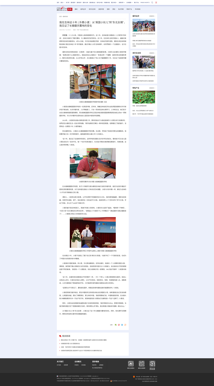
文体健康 (128, 2)
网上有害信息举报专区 (97, 367)
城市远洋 (83, 9)
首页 (58, 2)
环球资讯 (77, 365)
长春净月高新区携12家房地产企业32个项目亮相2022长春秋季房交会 (81, 350)
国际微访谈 (92, 2)
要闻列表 (65, 16)
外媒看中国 (107, 2)
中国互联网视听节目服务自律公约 (64, 380)
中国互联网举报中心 (63, 376)
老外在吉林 (92, 9)
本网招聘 (66, 365)
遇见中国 (113, 2)
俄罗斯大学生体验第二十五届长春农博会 (143, 70)
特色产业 (129, 9)
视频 (108, 9)
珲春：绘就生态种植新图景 (139, 105)
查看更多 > (152, 16)
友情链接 (101, 365)
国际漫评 (73, 2)
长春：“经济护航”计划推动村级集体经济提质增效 (75, 347)
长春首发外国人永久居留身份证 (70, 343)
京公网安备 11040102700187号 (119, 380)
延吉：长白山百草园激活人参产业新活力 (143, 110)
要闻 (76, 9)
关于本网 (59, 365)
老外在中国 (99, 2)
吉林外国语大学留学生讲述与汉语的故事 (143, 81)
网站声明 (94, 365)
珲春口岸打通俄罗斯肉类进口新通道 (141, 40)
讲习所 (67, 2)
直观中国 (101, 9)
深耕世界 (121, 2)
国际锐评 (79, 2)
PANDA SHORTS (145, 2)
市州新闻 (137, 9)
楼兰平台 (136, 2)
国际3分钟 (85, 2)
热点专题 (121, 9)
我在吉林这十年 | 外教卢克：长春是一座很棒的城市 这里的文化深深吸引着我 (83, 340)
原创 (114, 9)
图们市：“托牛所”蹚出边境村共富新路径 (142, 114)
